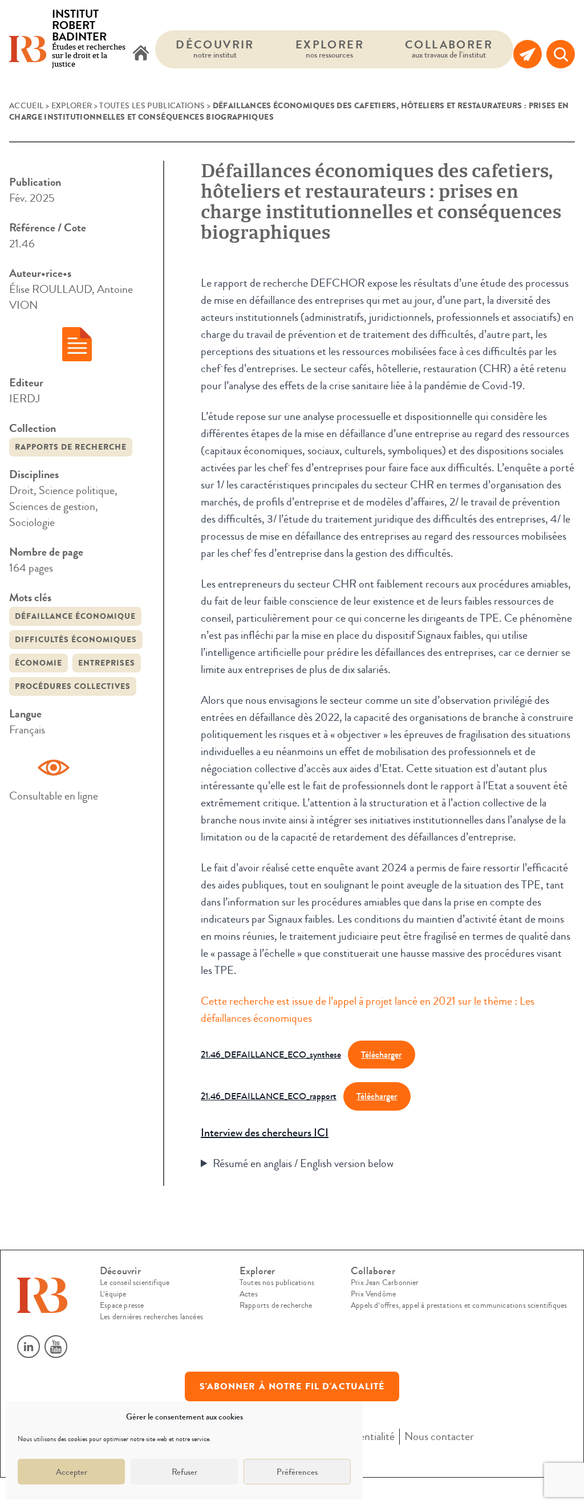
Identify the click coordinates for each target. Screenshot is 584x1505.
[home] (141, 54)
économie (38, 663)
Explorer (329, 48)
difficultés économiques (76, 640)
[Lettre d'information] (527, 54)
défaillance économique (75, 616)
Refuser (184, 1472)
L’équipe (113, 1294)
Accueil (26, 106)
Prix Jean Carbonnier (385, 1282)
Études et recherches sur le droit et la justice (88, 39)
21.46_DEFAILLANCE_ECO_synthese (271, 1054)
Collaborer (449, 48)
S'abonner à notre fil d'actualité (292, 1386)
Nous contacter (439, 1436)
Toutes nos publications (277, 1282)
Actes (249, 1294)
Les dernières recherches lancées (151, 1317)
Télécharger (381, 1054)
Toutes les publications (152, 106)
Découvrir (215, 48)
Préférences (297, 1472)
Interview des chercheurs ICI (264, 1132)
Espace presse (122, 1305)
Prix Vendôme (373, 1294)
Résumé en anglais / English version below (303, 1163)
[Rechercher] (560, 54)
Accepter (71, 1472)
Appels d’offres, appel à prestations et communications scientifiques (459, 1305)
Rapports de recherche (71, 447)
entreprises (106, 663)
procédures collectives (73, 686)
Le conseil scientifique (134, 1282)
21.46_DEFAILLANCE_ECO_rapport (268, 1096)
